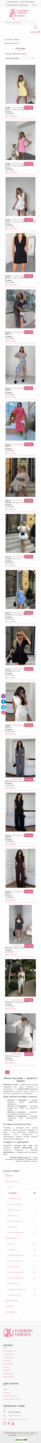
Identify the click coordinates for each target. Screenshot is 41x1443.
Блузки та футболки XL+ (22, 1278)
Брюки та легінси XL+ (22, 1261)
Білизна (6, 1370)
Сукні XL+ (22, 1244)
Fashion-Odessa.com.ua (25, 1435)
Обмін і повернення (10, 1396)
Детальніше (17, 107)
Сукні (22, 1187)
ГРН (34, 5)
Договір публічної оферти (12, 1399)
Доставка (6, 1392)
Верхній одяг (22, 1215)
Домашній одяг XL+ (22, 1295)
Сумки (5, 1367)
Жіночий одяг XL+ (12, 1238)
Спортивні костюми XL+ (22, 1272)
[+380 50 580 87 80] (4, 1416)
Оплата (6, 1389)
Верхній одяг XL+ (22, 1266)
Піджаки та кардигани (22, 1232)
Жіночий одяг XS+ (12, 1181)
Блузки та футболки (22, 1221)
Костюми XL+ (22, 1249)
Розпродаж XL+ (20, 1312)
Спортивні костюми (22, 1204)
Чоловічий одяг (20, 1301)
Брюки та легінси (22, 1210)
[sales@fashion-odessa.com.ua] (4, 1420)
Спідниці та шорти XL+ (22, 1255)
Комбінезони (22, 1227)
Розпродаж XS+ (8, 1373)
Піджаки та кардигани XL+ (22, 1289)
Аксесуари (9, 1306)
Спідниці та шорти (22, 1198)
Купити (29, 107)
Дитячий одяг (8, 1364)
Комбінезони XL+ (22, 1283)
